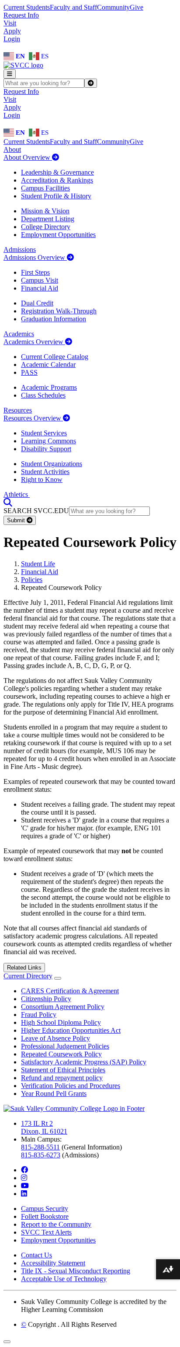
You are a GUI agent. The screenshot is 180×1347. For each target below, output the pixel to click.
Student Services (44, 433)
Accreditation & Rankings (57, 180)
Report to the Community (56, 1224)
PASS (29, 372)
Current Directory (27, 976)
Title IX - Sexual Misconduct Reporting (75, 1271)
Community (113, 7)
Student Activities (45, 471)
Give (136, 7)
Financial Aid (39, 288)
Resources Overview (33, 418)
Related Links (24, 967)
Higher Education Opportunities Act (71, 1030)
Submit (17, 520)
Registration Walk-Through (59, 311)
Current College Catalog (54, 356)
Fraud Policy (38, 1014)
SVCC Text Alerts (46, 1232)
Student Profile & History (56, 196)
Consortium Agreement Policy (62, 1006)
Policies (31, 579)
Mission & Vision (45, 211)
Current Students (26, 7)
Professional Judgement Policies (65, 1046)
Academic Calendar (48, 364)
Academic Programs (49, 387)
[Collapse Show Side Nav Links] (57, 978)
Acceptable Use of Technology (64, 1278)
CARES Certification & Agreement (70, 991)
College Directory (45, 226)
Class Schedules (43, 395)
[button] (7, 502)
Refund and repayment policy (62, 1077)
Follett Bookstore (45, 1216)
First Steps (35, 272)
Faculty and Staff (73, 7)
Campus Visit (39, 280)
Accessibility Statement (53, 1263)
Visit (9, 23)
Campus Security (44, 1208)
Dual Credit (37, 303)
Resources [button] (17, 410)
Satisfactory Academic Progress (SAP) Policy (83, 1062)
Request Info (21, 15)
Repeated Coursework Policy (61, 1054)
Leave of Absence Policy (55, 1038)
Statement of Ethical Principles (63, 1070)
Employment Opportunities (58, 234)
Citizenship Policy (46, 998)
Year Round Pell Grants (54, 1093)
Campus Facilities (45, 188)
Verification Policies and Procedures (70, 1085)
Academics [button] (18, 334)
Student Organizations (51, 463)
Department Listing (47, 219)
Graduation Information (53, 319)
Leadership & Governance (57, 172)
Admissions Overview (35, 257)
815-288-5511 (40, 1147)
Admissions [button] (19, 249)
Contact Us (36, 1255)
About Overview (27, 157)
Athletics (16, 494)
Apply (12, 31)
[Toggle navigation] (9, 74)
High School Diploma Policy (61, 1022)
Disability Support (46, 449)
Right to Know (41, 479)
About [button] (12, 149)
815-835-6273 (40, 1155)
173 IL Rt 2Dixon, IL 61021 (44, 1127)
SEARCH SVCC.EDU (36, 510)
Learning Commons (48, 441)
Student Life (38, 564)
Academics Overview (34, 341)
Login (11, 39)
